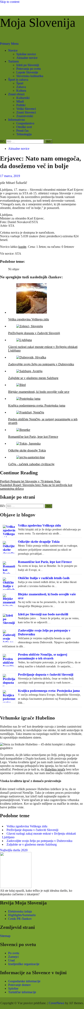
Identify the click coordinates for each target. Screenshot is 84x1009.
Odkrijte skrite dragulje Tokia (39, 541)
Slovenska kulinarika (29, 76)
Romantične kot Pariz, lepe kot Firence (45, 562)
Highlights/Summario (22, 915)
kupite (22, 246)
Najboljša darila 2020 (14, 850)
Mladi (20, 101)
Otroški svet (24, 127)
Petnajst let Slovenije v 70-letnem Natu (30, 481)
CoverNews (56, 1003)
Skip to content (9, 1)
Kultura (21, 90)
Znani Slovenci (26, 112)
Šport (19, 83)
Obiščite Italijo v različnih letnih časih (44, 578)
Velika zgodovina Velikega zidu (39, 525)
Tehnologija (24, 134)
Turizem (13, 61)
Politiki (20, 105)
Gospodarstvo (25, 123)
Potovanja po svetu (28, 68)
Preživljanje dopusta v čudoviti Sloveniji (45, 674)
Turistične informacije (22, 992)
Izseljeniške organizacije (23, 964)
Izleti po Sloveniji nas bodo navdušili (43, 614)
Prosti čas (22, 130)
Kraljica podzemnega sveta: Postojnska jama (49, 690)
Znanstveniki (24, 116)
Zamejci (13, 956)
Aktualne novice (27, 57)
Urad (11, 960)
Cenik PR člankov (20, 918)
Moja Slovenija (37, 22)
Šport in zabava (18, 79)
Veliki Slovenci (26, 108)
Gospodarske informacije (24, 981)
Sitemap (5, 936)
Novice (13, 50)
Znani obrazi (16, 94)
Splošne (13, 988)
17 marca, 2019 (10, 176)
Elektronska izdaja (20, 911)
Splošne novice (26, 54)
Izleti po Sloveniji (27, 65)
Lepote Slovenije (27, 72)
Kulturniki (23, 98)
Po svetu (13, 953)
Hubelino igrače (55, 769)
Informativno (16, 119)
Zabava (21, 87)
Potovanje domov (19, 985)
